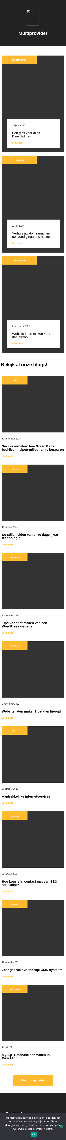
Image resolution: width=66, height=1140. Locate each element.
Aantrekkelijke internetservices (26, 796)
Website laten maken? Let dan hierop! (31, 335)
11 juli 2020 (18, 226)
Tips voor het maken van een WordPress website (24, 624)
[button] (33, 39)
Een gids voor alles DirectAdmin (26, 134)
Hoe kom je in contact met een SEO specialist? (29, 883)
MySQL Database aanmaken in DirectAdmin (26, 1056)
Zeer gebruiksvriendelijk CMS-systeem (32, 970)
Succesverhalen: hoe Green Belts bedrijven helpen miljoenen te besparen (33, 447)
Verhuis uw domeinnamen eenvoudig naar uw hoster (31, 235)
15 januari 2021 (20, 125)
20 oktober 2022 (10, 789)
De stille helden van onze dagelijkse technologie (30, 536)
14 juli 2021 (8, 1047)
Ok (34, 1134)
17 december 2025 (11, 438)
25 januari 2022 (10, 874)
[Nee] (61, 1126)
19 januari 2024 (10, 527)
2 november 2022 (21, 326)
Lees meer (17, 143)
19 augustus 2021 (11, 962)
